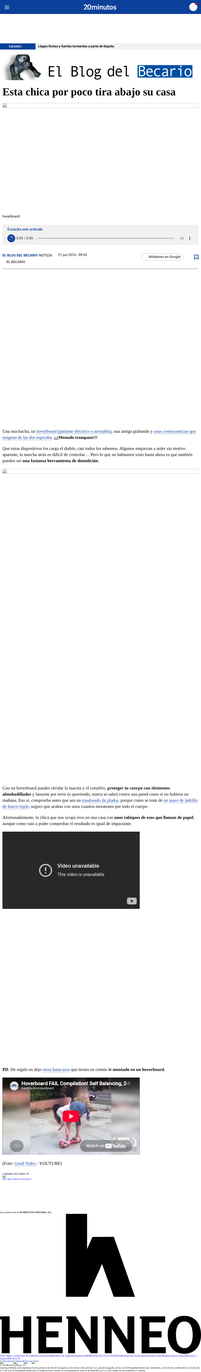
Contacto (143, 1356)
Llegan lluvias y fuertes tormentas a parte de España (76, 46)
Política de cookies (62, 1356)
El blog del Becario (20, 255)
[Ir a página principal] (100, 7)
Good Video (25, 1163)
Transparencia (79, 1356)
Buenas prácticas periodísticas (178, 1356)
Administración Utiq (129, 1356)
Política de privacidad (42, 1356)
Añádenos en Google (164, 257)
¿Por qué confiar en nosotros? (17, 1179)
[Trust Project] (13, 1173)
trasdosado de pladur (100, 800)
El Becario (15, 262)
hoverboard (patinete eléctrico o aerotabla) (74, 431)
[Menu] (6, 7)
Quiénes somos (155, 1356)
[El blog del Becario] (100, 67)
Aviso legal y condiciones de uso (16, 1356)
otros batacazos (56, 1069)
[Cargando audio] (11, 238)
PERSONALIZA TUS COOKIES (102, 1356)
